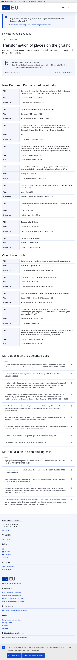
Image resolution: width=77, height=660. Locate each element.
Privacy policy (7, 623)
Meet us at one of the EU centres (13, 601)
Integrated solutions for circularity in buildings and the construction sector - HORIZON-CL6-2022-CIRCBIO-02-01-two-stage (35, 480)
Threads (5, 557)
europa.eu (17, 583)
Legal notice (6, 625)
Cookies (5, 628)
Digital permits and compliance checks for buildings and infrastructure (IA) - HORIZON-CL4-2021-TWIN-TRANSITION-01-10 (35, 462)
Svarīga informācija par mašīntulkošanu (39, 25)
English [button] (63, 7)
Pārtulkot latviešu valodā (17, 25)
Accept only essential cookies (33, 655)
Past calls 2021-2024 (10, 40)
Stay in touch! (6, 539)
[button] (57, 72)
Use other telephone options (11, 596)
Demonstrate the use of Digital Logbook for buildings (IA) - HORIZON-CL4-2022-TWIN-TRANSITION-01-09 (35, 471)
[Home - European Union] (10, 7)
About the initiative (8, 567)
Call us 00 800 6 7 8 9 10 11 (11, 593)
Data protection (7, 569)
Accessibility (6, 530)
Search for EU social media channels (14, 610)
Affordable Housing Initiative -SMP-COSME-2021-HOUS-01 (25, 443)
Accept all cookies (14, 655)
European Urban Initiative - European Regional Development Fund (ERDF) (31, 436)
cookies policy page (37, 647)
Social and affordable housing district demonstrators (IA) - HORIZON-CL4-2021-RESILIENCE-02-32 (33, 375)
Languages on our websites (11, 620)
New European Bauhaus (12, 520)
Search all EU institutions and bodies (14, 638)
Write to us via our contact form (12, 598)
